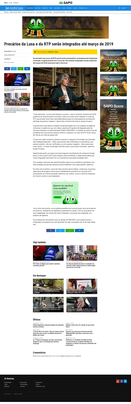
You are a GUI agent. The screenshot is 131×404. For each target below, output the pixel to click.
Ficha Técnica (7, 394)
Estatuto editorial (18, 394)
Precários (12, 62)
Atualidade (7, 59)
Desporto (6, 107)
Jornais (15, 2)
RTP (5, 62)
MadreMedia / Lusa (10, 51)
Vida (34, 329)
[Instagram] (117, 381)
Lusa (8, 62)
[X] (125, 381)
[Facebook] (121, 381)
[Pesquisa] (119, 8)
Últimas (36, 319)
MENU (6, 2)
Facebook (54, 356)
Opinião (68, 323)
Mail (11, 2)
